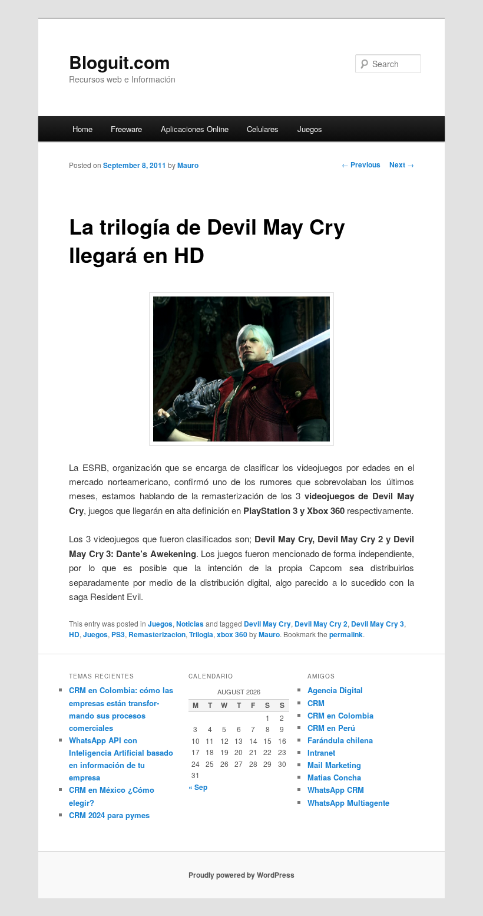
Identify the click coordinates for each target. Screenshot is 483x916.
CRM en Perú (331, 727)
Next (401, 164)
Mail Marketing (334, 764)
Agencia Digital (335, 690)
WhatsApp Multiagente (348, 802)
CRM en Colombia (340, 715)
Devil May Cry (267, 623)
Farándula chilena (340, 740)
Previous (361, 164)
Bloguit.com (119, 61)
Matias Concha (334, 777)
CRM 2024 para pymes (109, 815)
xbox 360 (232, 634)
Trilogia (201, 634)
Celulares (263, 128)
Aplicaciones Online (195, 128)
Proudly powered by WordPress (241, 874)
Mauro (188, 165)
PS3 (118, 634)
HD (74, 634)
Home (82, 128)
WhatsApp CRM (335, 789)
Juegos (309, 128)
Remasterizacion (157, 634)
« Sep (197, 787)
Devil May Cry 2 (321, 623)
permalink (346, 634)
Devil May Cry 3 (377, 623)
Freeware (126, 128)
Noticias (190, 623)
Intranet (321, 752)
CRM (316, 703)
